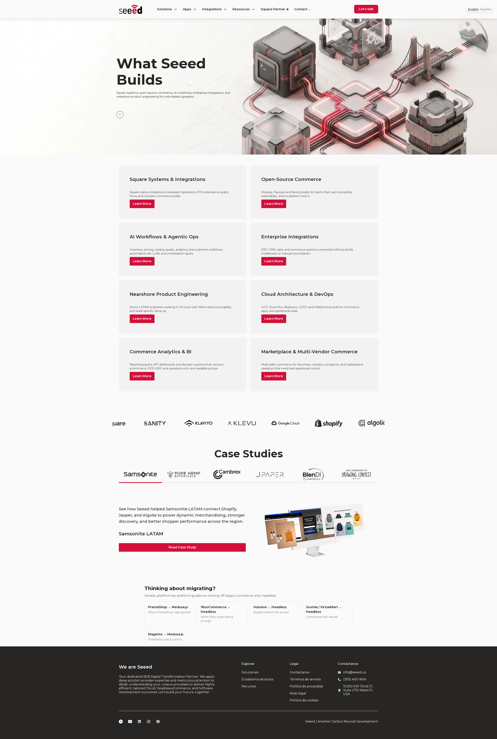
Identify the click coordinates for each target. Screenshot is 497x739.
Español (486, 9)
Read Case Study (182, 547)
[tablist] (248, 475)
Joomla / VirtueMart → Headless (324, 612)
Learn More (142, 204)
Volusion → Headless (271, 609)
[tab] (140, 475)
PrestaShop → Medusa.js (169, 609)
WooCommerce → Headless (217, 614)
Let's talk (366, 9)
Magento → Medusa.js (165, 636)
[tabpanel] (248, 529)
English (473, 9)
